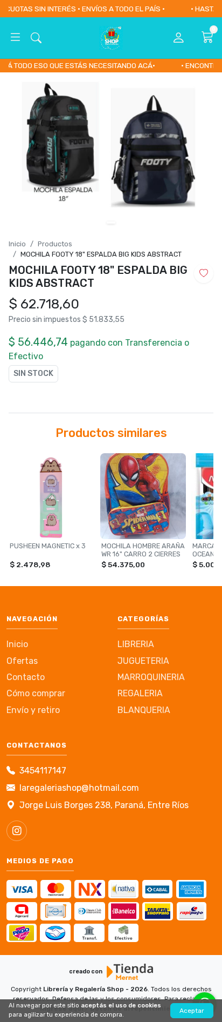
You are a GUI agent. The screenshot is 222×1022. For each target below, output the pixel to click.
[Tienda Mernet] (130, 972)
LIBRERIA (135, 644)
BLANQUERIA (143, 710)
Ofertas (22, 661)
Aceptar (191, 1010)
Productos (55, 244)
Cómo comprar (35, 693)
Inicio (17, 244)
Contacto (25, 677)
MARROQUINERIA (151, 677)
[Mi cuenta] (178, 38)
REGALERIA (140, 693)
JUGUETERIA (143, 661)
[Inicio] (111, 38)
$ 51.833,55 (103, 319)
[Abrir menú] (15, 38)
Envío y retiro (33, 710)
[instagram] (16, 831)
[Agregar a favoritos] (203, 273)
